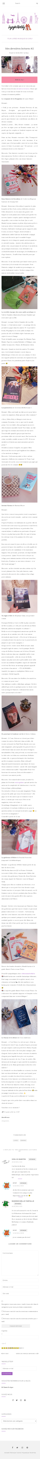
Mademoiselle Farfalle (23, 1201)
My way (6, 1353)
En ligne (7, 1387)
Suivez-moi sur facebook (12, 1429)
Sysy (27, 53)
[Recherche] (37, 3)
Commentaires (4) (19, 1135)
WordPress (33, 1452)
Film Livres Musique (16, 39)
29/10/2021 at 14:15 (17, 1206)
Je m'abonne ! (7, 1373)
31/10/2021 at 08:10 (18, 1186)
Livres (16, 1140)
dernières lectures (23, 89)
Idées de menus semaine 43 (26, 1353)
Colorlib (18, 1452)
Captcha (4, 1331)
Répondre (32, 1159)
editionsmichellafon (28, 973)
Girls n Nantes (19, 1159)
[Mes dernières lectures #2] (19, 64)
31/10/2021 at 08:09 (18, 1233)
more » (21, 1348)
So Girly (29, 39)
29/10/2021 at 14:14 (17, 1162)
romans (23, 1140)
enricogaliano (19, 782)
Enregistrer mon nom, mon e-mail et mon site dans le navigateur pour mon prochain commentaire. (20, 1305)
